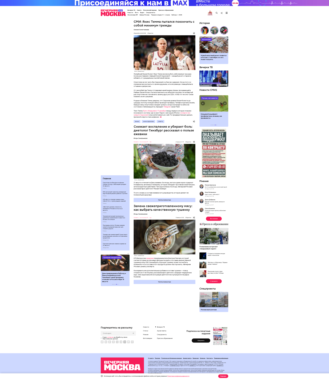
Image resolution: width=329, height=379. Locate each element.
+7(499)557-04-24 (175, 365)
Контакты (210, 358)
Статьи (145, 331)
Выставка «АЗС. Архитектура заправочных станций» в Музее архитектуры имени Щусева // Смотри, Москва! (205, 30)
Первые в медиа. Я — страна (160, 15)
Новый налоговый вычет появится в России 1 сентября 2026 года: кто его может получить (213, 45)
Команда (202, 358)
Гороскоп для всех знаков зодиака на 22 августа (114, 244)
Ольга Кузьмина (210, 208)
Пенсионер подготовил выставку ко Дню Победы (216, 272)
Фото (136, 12)
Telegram (167, 107)
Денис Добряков (210, 199)
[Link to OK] (109, 342)
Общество (106, 240)
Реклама (157, 358)
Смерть (160, 121)
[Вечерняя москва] (122, 365)
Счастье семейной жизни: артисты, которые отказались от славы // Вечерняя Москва (224, 30)
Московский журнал (150, 10)
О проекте (213, 281)
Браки (137, 121)
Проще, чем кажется (209, 98)
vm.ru (181, 364)
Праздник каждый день (112, 257)
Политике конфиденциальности (178, 376)
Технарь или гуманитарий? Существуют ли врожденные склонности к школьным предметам (115, 236)
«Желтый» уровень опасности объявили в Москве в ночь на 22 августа (113, 208)
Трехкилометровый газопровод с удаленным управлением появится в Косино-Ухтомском (114, 217)
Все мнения (214, 219)
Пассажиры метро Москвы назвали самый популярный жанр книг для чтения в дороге (114, 227)
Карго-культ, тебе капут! (212, 194)
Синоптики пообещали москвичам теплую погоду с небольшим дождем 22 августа (114, 184)
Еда (150, 142)
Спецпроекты (150, 12)
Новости (130, 12)
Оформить (200, 340)
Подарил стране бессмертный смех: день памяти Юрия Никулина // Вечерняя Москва (214, 30)
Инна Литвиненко (210, 192)
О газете (151, 358)
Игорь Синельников (140, 138)
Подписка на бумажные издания (171, 358)
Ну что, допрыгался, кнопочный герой (216, 187)
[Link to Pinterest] (132, 342)
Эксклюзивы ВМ (132, 15)
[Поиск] (216, 13)
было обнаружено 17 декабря (154, 111)
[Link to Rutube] (128, 342)
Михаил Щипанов (210, 185)
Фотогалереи (147, 338)
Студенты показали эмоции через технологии (216, 254)
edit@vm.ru (193, 365)
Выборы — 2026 (177, 15)
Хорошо (223, 376)
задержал (150, 258)
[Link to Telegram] (121, 342)
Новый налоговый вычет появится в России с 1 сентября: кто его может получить (213, 57)
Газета (139, 10)
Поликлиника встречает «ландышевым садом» (208, 248)
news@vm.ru (220, 365)
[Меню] (226, 13)
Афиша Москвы (144, 15)
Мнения (204, 181)
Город (104, 188)
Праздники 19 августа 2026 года (115, 263)
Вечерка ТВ (131, 10)
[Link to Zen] (113, 342)
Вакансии (196, 358)
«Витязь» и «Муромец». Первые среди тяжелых (217, 263)
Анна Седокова (148, 121)
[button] (104, 263)
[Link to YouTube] (117, 342)
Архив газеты (161, 331)
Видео (142, 12)
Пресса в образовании (165, 10)
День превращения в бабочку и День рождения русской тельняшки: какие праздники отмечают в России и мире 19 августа (114, 277)
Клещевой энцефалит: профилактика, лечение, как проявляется (213, 103)
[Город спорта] (210, 12)
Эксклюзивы (206, 39)
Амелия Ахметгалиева (141, 30)
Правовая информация (221, 358)
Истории (204, 23)
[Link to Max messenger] (102, 342)
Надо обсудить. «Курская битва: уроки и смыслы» (213, 79)
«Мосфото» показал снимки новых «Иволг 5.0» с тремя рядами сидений (114, 200)
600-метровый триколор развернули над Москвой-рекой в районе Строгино (115, 192)
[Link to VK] (106, 342)
